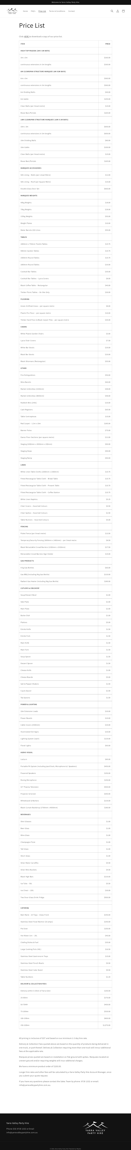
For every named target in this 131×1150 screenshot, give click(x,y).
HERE (26, 36)
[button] (112, 11)
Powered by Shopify (75, 1149)
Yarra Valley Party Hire (61, 1149)
